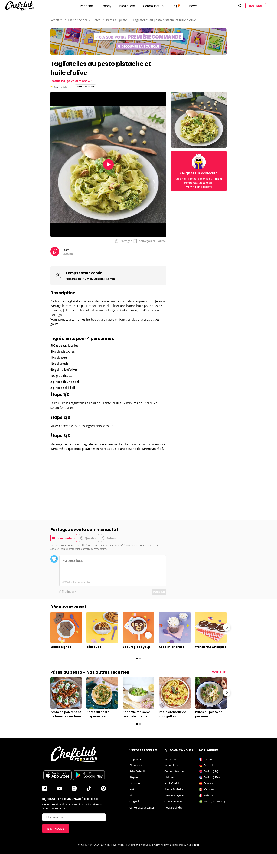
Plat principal (77, 20)
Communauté (153, 6)
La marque (170, 759)
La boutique (171, 765)
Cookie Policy (178, 844)
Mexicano (209, 789)
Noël (132, 789)
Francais (209, 759)
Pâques (133, 777)
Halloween (135, 783)
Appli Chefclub (173, 783)
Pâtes (96, 20)
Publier (159, 591)
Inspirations (127, 6)
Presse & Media (173, 789)
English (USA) (212, 777)
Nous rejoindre (173, 807)
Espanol (208, 783)
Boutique (255, 6)
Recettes (86, 6)
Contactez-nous (173, 801)
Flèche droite (226, 627)
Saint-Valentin (137, 771)
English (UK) (211, 771)
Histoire (169, 777)
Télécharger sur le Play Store (89, 775)
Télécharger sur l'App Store (57, 775)
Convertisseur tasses (142, 807)
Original (134, 801)
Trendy (106, 6)
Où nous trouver (174, 771)
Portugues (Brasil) (214, 801)
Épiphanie (135, 759)
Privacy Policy (159, 844)
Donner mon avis (85, 86)
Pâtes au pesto (116, 20)
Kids (132, 795)
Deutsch (209, 765)
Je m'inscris (55, 828)
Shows (192, 6)
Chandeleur (136, 765)
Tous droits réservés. (137, 844)
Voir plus (219, 672)
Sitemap (194, 844)
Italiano (208, 795)
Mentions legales (174, 795)
